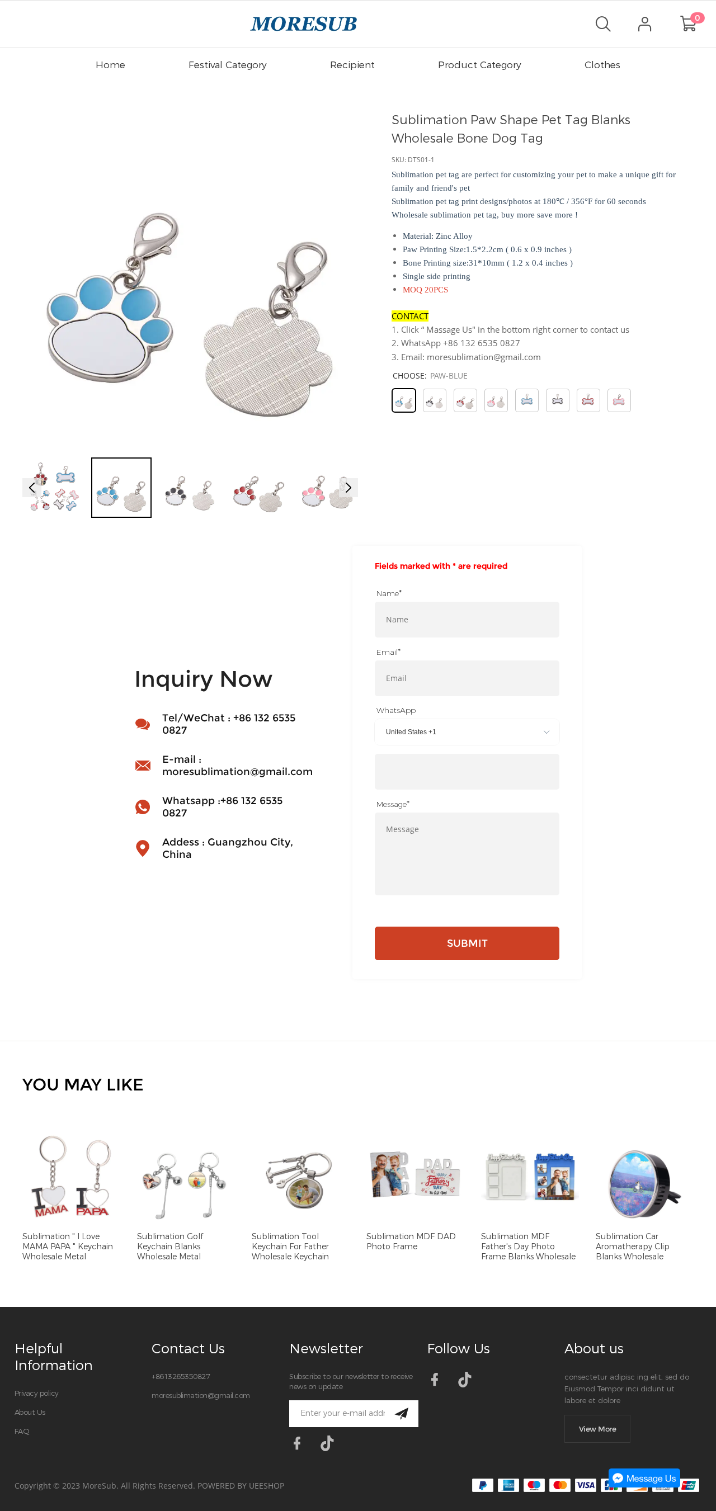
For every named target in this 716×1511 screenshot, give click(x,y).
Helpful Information (54, 1357)
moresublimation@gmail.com (201, 1395)
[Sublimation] (71, 1177)
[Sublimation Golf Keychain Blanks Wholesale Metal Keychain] (186, 1177)
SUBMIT (467, 943)
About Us (30, 1412)
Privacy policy (37, 1393)
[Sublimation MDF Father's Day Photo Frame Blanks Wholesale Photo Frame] (530, 1177)
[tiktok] (330, 1447)
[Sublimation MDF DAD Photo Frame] (415, 1177)
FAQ (22, 1431)
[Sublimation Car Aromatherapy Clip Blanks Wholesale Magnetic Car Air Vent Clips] (645, 1177)
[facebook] (300, 1447)
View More (597, 1428)
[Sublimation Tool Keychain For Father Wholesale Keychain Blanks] (301, 1177)
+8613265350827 (181, 1376)
